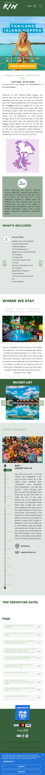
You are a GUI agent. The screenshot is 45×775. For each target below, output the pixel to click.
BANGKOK (10, 309)
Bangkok (10, 105)
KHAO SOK (20, 309)
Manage (21, 772)
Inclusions (19, 75)
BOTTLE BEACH (33, 309)
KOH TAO (21, 312)
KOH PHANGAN (10, 312)
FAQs (22, 78)
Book (22, 66)
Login (29, 6)
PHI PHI (30, 312)
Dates (37, 75)
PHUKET (37, 312)
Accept (21, 767)
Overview (9, 75)
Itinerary (30, 75)
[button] (4, 262)
